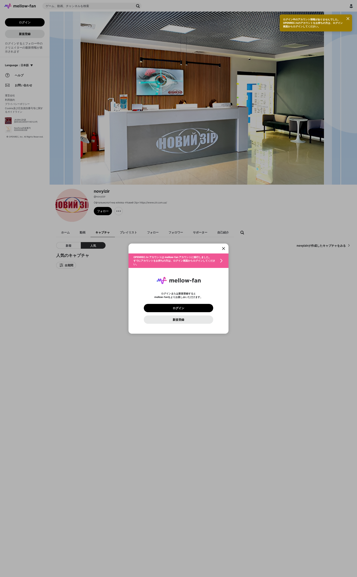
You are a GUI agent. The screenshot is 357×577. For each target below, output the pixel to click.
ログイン (178, 308)
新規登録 (178, 319)
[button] (178, 260)
